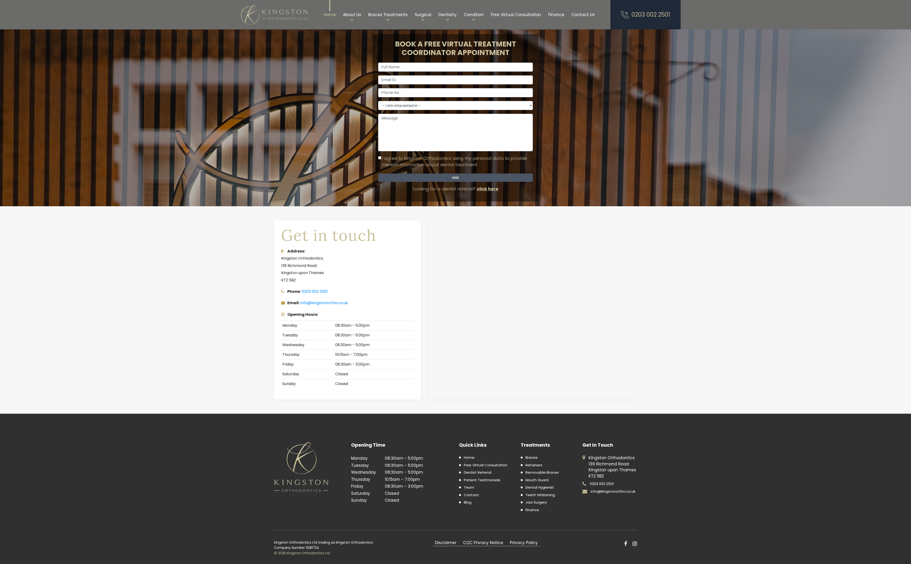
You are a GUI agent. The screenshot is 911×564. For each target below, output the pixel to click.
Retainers (533, 465)
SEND (455, 178)
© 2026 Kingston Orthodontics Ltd (302, 553)
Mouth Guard (536, 479)
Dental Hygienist (539, 487)
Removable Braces (542, 472)
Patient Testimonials (482, 479)
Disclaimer (445, 543)
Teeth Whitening (540, 494)
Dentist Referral (477, 472)
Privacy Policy (524, 543)
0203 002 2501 (651, 14)
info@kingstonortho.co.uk (324, 303)
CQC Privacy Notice (483, 543)
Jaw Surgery (536, 502)
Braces (531, 457)
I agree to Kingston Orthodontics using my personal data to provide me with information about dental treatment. (454, 161)
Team (469, 487)
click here (487, 189)
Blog (467, 502)
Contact (471, 494)
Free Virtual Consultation (516, 14)
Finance (556, 14)
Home (330, 14)
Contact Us (583, 14)
